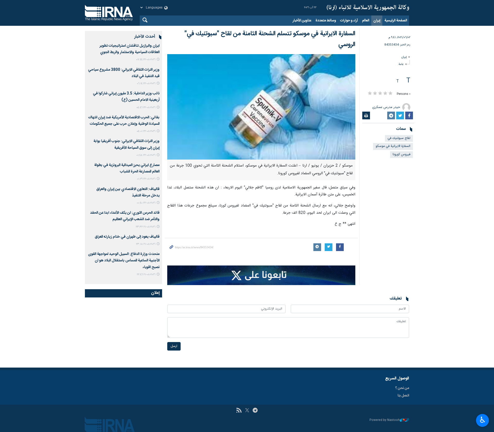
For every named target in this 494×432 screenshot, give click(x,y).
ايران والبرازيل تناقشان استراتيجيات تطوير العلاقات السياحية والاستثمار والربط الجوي (130, 49)
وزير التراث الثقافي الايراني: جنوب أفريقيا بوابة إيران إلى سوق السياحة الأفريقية (126, 144)
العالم (365, 21)
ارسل (174, 346)
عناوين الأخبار (302, 21)
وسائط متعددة (325, 21)
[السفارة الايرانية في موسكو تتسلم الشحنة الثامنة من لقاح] (261, 107)
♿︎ (482, 420)
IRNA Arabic (368, 8)
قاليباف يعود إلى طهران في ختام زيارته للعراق (127, 237)
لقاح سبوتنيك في (398, 138)
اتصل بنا (403, 396)
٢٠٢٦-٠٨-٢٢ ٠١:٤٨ (145, 155)
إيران (376, 21)
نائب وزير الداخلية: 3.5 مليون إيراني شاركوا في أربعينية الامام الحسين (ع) (126, 96)
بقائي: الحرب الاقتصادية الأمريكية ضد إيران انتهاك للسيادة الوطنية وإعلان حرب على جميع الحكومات (124, 120)
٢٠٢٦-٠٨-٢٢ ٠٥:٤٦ (145, 107)
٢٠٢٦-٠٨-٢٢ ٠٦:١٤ (146, 83)
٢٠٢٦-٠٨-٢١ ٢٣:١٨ (145, 244)
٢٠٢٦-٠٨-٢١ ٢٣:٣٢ (145, 227)
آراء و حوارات (349, 21)
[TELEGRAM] (255, 411)
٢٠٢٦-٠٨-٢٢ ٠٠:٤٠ (146, 203)
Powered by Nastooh (384, 420)
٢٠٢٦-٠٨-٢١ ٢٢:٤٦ (146, 274)
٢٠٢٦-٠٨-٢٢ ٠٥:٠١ (146, 131)
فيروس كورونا (401, 154)
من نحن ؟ (402, 388)
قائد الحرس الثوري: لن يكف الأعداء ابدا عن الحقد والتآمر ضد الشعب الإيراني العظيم (125, 216)
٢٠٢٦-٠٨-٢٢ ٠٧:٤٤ (145, 59)
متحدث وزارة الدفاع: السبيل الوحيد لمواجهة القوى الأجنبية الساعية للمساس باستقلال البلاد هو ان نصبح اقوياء (124, 260)
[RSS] (238, 411)
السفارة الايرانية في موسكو (393, 146)
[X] (247, 411)
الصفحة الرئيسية (395, 21)
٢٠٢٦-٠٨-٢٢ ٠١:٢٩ (146, 179)
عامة (401, 64)
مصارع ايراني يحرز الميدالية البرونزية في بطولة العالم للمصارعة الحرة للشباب (127, 168)
